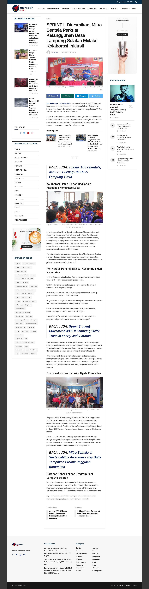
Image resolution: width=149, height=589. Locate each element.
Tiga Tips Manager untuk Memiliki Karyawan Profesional (125, 161)
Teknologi (19, 216)
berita (60, 496)
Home (48, 19)
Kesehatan (91, 8)
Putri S (55, 52)
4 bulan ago (34, 93)
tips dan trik (20, 350)
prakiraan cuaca (21, 338)
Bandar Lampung (29, 264)
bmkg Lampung (27, 278)
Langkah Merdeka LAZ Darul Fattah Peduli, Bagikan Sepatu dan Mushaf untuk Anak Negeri (65, 140)
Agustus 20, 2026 (64, 146)
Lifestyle (33, 320)
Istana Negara (20, 308)
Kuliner (114, 8)
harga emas (26, 297)
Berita (17, 149)
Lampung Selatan (62, 499)
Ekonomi (18, 153)
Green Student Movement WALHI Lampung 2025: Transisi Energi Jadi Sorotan (74, 331)
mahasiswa (19, 323)
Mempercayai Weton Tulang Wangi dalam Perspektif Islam (124, 126)
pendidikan (19, 335)
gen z (17, 297)
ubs (17, 353)
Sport (17, 212)
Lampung (51, 499)
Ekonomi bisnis (29, 290)
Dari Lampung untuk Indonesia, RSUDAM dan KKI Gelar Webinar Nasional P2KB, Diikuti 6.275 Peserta (58, 570)
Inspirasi (65, 8)
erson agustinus (27, 293)
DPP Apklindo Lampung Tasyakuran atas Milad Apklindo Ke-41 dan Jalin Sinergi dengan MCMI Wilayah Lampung (95, 142)
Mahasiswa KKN (31, 323)
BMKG (18, 278)
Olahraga (124, 8)
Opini (134, 8)
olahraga (31, 327)
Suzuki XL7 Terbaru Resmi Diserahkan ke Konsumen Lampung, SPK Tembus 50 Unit (58, 562)
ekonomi (19, 290)
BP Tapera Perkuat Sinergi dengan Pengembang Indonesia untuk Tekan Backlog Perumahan (34, 33)
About (113, 585)
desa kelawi (81, 496)
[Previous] (72, 157)
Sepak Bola (19, 203)
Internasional (79, 8)
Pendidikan (19, 199)
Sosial (73, 52)
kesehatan (19, 316)
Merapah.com (52, 103)
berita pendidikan (22, 275)
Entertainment (53, 8)
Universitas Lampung (28, 353)
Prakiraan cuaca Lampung (25, 342)
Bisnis (33, 275)
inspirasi (28, 305)
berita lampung (69, 496)
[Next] (76, 157)
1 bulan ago (34, 45)
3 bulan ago (34, 117)
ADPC (54, 496)
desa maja (91, 496)
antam (18, 264)
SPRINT (85, 499)
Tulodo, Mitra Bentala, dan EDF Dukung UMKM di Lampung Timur (75, 172)
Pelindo (33, 331)
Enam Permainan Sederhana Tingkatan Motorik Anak (124, 138)
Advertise (120, 585)
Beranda (41, 8)
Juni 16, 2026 (93, 151)
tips (26, 346)
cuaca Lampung (21, 286)
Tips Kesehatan (32, 350)
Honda (18, 301)
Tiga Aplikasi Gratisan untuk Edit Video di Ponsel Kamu (125, 149)
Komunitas (103, 8)
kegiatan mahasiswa (23, 312)
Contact (134, 585)
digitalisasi (33, 286)
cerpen (18, 282)
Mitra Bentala (65, 103)
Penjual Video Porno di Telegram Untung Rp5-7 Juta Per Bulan (118, 110)
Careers (127, 585)
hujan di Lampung (29, 301)
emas (17, 293)
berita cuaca (26, 267)
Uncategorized (21, 220)
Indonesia (19, 305)
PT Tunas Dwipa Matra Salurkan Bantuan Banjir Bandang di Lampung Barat (33, 60)
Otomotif (18, 195)
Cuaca (25, 282)
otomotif (25, 331)
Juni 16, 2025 (65, 52)
